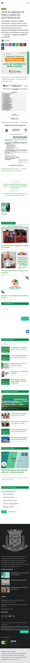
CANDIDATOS (24, 122)
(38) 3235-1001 (9, 609)
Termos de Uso (17, 659)
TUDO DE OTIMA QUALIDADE (10, 503)
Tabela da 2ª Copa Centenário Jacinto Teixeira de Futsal (14, 296)
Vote (3, 511)
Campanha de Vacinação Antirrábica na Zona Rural (19, 588)
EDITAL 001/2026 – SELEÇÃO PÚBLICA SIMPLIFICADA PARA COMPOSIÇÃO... (18, 381)
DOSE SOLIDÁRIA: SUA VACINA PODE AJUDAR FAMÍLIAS (20, 573)
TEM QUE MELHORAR (8, 497)
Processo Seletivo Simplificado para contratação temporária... (19, 356)
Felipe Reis (7, 40)
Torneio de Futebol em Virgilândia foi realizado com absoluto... (15, 246)
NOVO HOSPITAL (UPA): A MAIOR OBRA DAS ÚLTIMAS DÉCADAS (19, 438)
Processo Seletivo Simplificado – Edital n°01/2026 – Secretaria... (19, 348)
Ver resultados (12, 511)
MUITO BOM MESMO (8, 494)
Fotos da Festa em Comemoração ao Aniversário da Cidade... (20, 422)
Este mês (18, 342)
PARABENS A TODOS (8, 507)
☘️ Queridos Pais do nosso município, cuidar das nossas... (14, 271)
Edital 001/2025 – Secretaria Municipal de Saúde (18, 364)
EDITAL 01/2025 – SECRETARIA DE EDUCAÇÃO (19, 372)
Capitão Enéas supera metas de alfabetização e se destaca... (19, 414)
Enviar (25, 318)
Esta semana (11, 342)
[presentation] (22, 454)
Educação (4, 8)
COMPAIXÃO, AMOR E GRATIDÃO (18, 580)
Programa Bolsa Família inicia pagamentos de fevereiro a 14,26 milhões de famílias (15, 194)
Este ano (25, 342)
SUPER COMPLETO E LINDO (10, 500)
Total (4, 342)
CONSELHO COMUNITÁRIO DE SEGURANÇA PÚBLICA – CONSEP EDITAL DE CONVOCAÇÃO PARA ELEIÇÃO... (15, 186)
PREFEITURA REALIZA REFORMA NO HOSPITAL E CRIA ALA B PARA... (14, 471)
